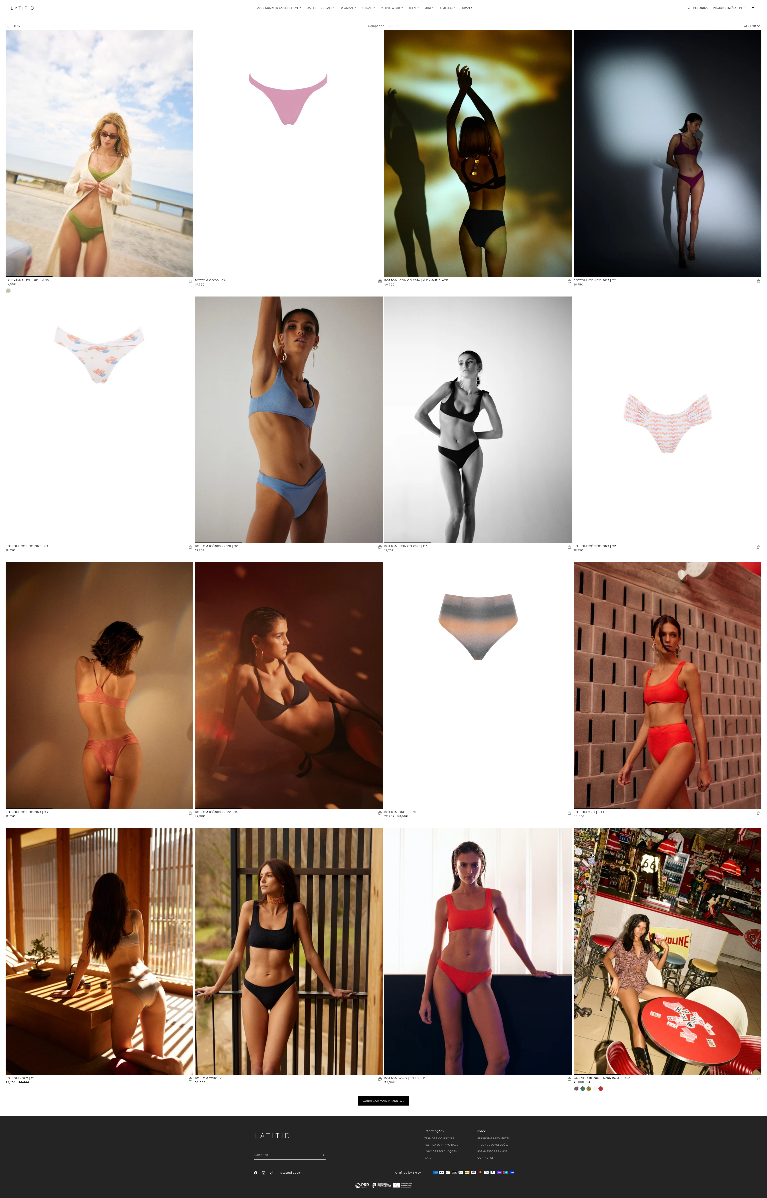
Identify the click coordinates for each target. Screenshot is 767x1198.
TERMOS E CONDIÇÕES (439, 1138)
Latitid (287, 1172)
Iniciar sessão (724, 8)
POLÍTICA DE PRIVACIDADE (441, 1144)
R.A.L (427, 1157)
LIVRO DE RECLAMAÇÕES (440, 1151)
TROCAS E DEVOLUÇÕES (493, 1144)
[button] (279, 8)
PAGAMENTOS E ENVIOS (492, 1151)
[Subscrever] (321, 1154)
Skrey (417, 1172)
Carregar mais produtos (383, 1101)
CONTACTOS (485, 1157)
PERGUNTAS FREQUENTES (493, 1138)
